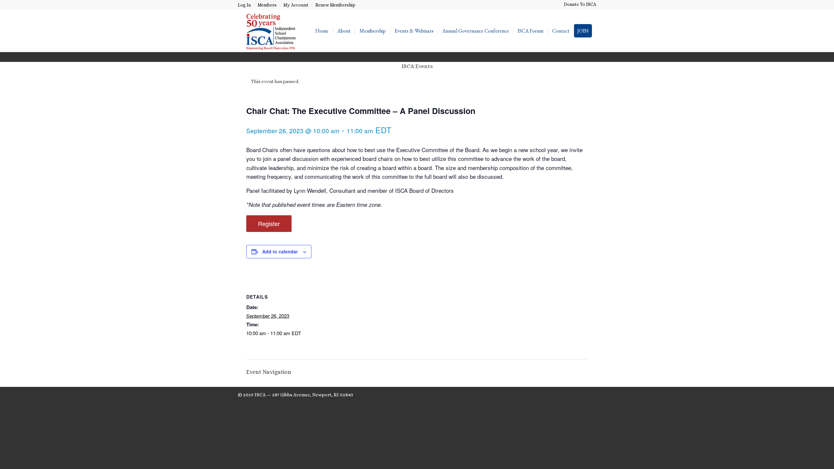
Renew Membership (335, 4)
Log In (244, 4)
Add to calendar (280, 251)
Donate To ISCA (580, 4)
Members (267, 4)
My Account (296, 4)
